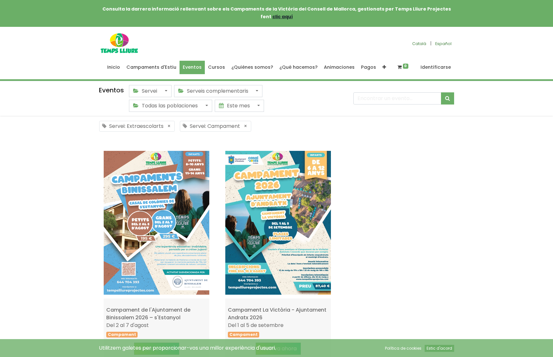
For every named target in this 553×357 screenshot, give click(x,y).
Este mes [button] (238, 105)
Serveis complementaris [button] (218, 91)
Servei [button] (149, 91)
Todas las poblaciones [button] (169, 105)
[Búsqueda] (447, 98)
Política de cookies (403, 348)
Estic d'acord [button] (439, 348)
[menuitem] (113, 67)
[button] (384, 67)
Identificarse (436, 67)
